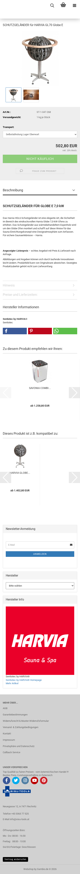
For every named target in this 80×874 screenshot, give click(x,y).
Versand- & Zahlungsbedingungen (20, 727)
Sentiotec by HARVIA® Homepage (24, 680)
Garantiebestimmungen (15, 714)
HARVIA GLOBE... (20, 472)
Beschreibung (13, 190)
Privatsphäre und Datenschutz (18, 746)
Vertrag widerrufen (15, 859)
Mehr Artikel (12, 683)
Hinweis (9, 285)
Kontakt (7, 733)
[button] (15, 331)
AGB (5, 708)
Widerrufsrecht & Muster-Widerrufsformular (26, 721)
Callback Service (11, 752)
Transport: (8, 127)
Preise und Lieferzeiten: (20, 295)
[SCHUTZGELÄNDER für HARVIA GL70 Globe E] (40, 58)
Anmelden (40, 554)
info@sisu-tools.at (19, 819)
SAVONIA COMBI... (40, 388)
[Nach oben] (69, 868)
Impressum (9, 739)
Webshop (28, 869)
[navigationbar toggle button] (74, 5)
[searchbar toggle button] (52, 5)
